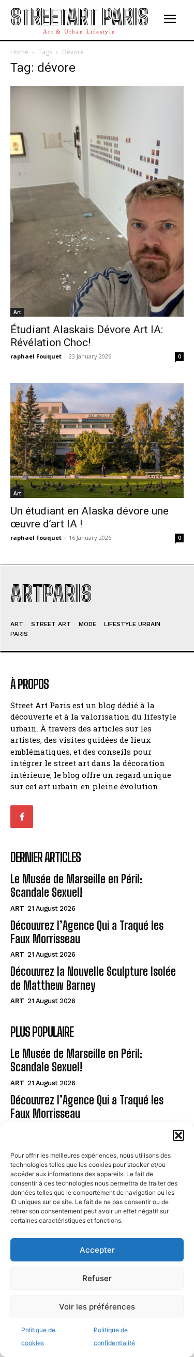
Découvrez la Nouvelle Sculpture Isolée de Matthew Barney (93, 978)
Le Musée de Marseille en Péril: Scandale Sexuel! (76, 885)
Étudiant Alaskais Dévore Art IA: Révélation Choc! (86, 336)
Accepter (97, 1250)
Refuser (97, 1278)
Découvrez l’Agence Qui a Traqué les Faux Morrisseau (86, 932)
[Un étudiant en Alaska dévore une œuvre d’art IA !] (97, 440)
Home (19, 52)
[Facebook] (21, 816)
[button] (178, 1135)
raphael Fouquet (36, 356)
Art (17, 312)
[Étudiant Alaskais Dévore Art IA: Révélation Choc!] (97, 201)
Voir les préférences (97, 1307)
